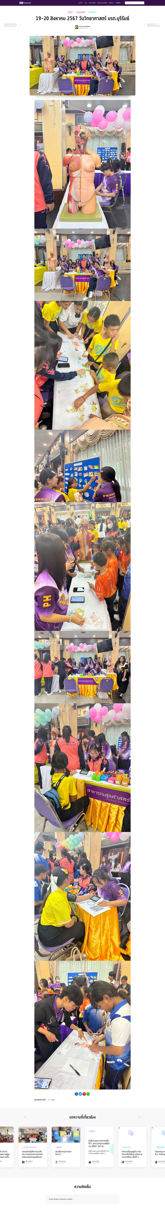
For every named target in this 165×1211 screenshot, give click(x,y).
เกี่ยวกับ (111, 3)
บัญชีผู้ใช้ (118, 3)
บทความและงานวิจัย (102, 3)
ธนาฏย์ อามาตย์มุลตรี (84, 26)
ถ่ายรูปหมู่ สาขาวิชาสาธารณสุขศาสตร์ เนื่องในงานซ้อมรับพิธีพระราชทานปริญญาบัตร (153, 25)
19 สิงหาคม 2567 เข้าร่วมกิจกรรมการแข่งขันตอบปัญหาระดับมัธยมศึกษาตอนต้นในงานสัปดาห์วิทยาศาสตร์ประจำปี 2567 (11, 25)
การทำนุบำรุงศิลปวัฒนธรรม (30, 1147)
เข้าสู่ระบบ (56, 1199)
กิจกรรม (70, 12)
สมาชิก (80, 3)
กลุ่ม (86, 3)
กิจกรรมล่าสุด (92, 3)
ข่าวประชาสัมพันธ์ (81, 12)
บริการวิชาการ (92, 12)
